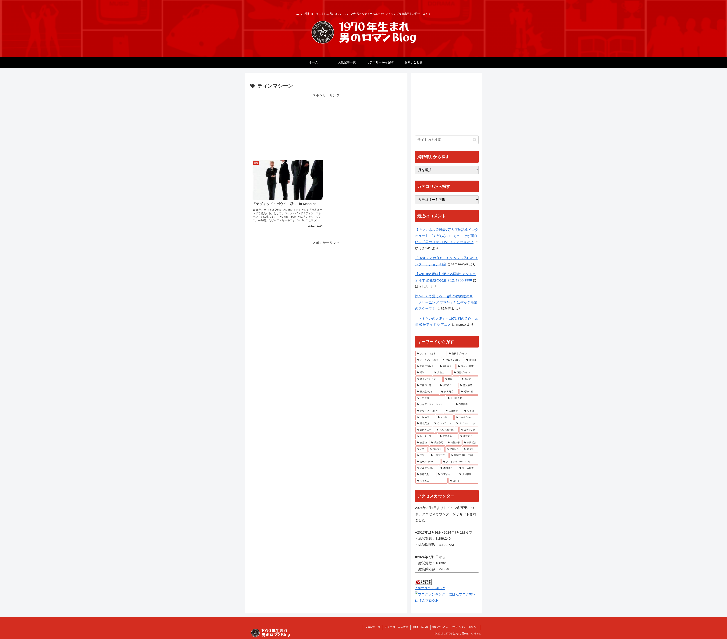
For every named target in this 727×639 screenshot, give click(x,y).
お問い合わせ (420, 627)
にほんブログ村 (427, 600)
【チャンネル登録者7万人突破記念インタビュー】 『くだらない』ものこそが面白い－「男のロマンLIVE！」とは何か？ (446, 236)
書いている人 (440, 627)
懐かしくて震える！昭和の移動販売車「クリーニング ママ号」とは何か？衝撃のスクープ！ (446, 302)
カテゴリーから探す (397, 627)
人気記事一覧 (373, 627)
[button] (474, 140)
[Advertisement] (326, 124)
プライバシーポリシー (465, 627)
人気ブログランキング (430, 588)
